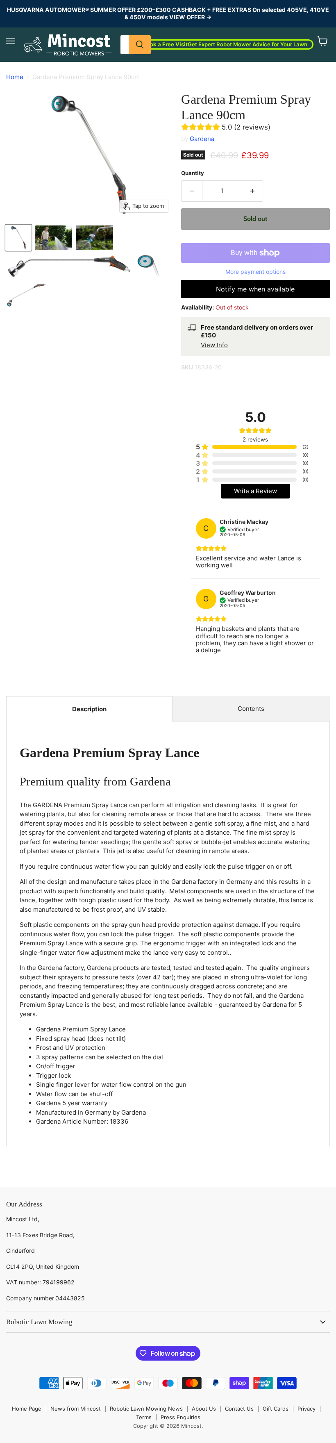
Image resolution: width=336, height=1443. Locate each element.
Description (89, 709)
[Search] (140, 44)
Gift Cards (275, 1408)
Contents (251, 708)
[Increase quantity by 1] (252, 191)
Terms (144, 1417)
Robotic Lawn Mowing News (146, 1408)
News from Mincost (75, 1408)
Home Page (26, 1408)
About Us (204, 1408)
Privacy (306, 1408)
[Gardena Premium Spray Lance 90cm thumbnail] (18, 238)
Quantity (192, 173)
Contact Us (239, 1408)
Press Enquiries (180, 1417)
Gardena (202, 139)
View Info (214, 345)
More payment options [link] (255, 272)
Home (14, 76)
